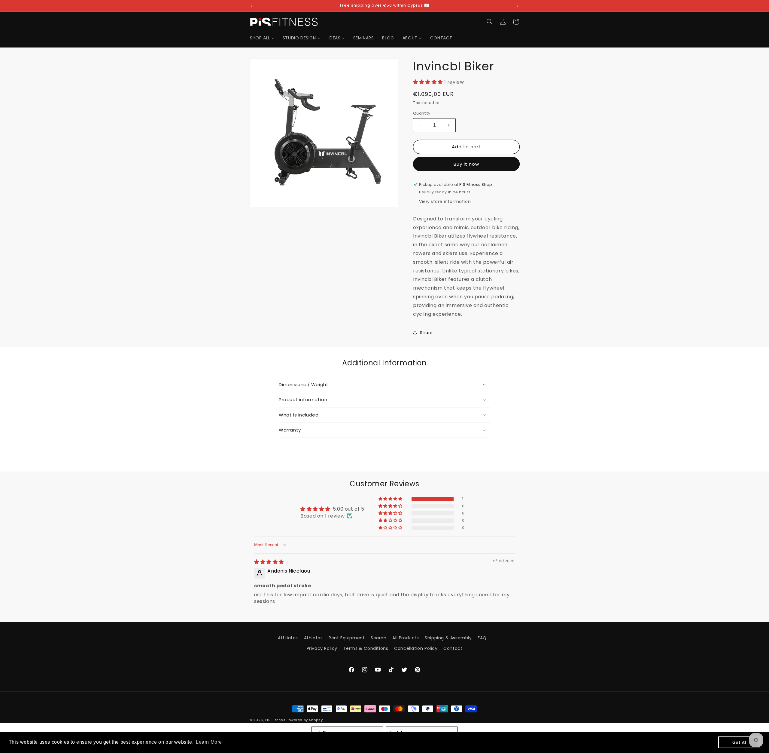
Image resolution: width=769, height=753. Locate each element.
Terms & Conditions (365, 648)
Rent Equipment (347, 638)
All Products (405, 638)
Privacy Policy (322, 648)
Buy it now (466, 164)
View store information (445, 201)
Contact (452, 648)
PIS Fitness (275, 720)
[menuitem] (262, 38)
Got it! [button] (739, 742)
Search (379, 638)
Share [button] (426, 333)
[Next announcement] (517, 5)
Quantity (421, 113)
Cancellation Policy (415, 648)
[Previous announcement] (251, 5)
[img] (269, 561)
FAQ (482, 638)
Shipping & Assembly (448, 638)
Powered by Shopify (305, 720)
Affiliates (288, 638)
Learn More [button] (209, 742)
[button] (489, 21)
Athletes (313, 638)
